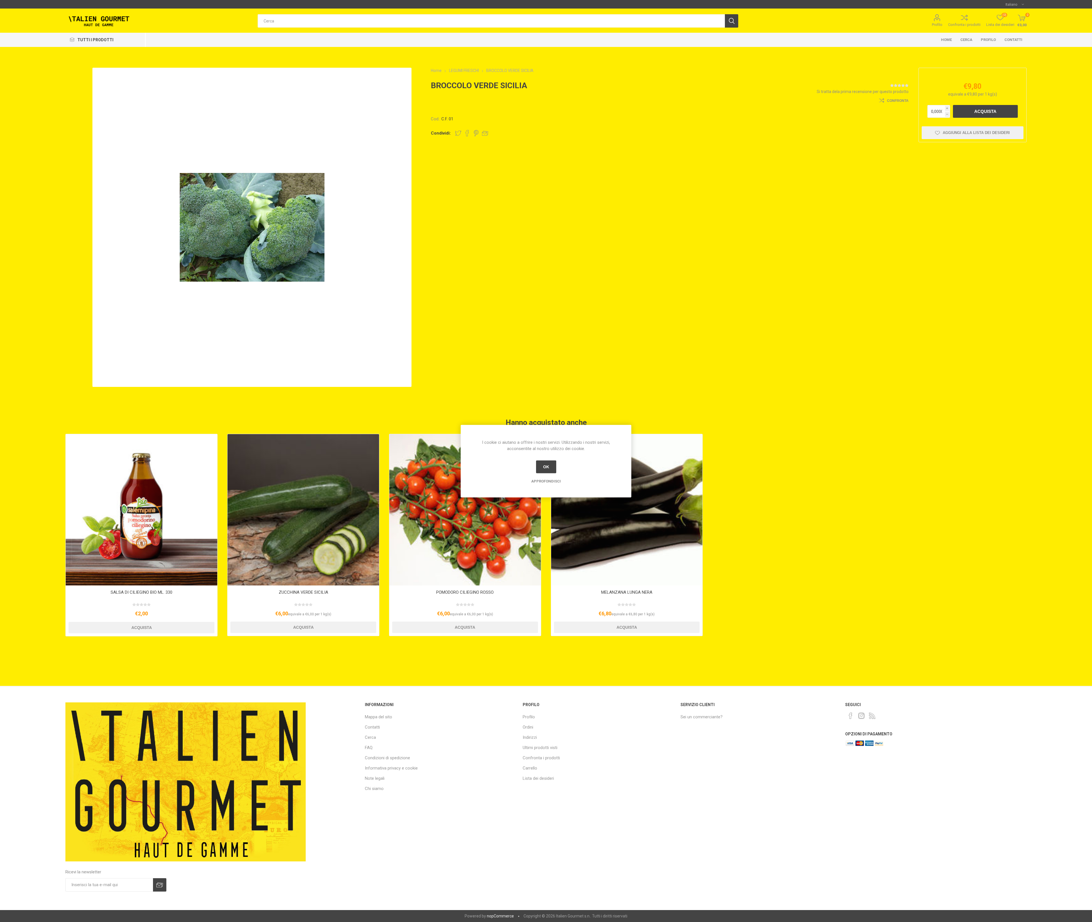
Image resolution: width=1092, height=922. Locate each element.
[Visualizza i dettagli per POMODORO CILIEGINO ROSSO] (465, 510)
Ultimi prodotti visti (540, 747)
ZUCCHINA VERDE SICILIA (303, 592)
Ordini (528, 727)
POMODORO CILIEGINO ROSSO (465, 592)
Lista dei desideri (538, 778)
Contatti (1013, 40)
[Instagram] (861, 715)
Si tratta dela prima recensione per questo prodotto (863, 91)
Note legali (374, 778)
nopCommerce (500, 916)
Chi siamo (374, 788)
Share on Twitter (458, 133)
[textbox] (491, 21)
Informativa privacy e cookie (391, 768)
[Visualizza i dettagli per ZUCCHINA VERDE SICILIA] (303, 510)
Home (946, 40)
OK (546, 467)
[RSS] (872, 715)
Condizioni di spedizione (387, 757)
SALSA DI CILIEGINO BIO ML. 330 (141, 592)
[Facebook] (850, 715)
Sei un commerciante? (702, 716)
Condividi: (441, 133)
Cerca (966, 40)
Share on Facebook (467, 133)
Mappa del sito (378, 716)
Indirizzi (530, 737)
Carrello (530, 768)
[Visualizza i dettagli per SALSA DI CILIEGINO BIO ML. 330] (141, 510)
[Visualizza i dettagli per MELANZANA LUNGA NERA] (627, 510)
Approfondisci (546, 481)
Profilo (937, 24)
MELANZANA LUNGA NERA (626, 592)
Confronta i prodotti (964, 24)
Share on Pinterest (476, 133)
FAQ (369, 747)
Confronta (898, 101)
